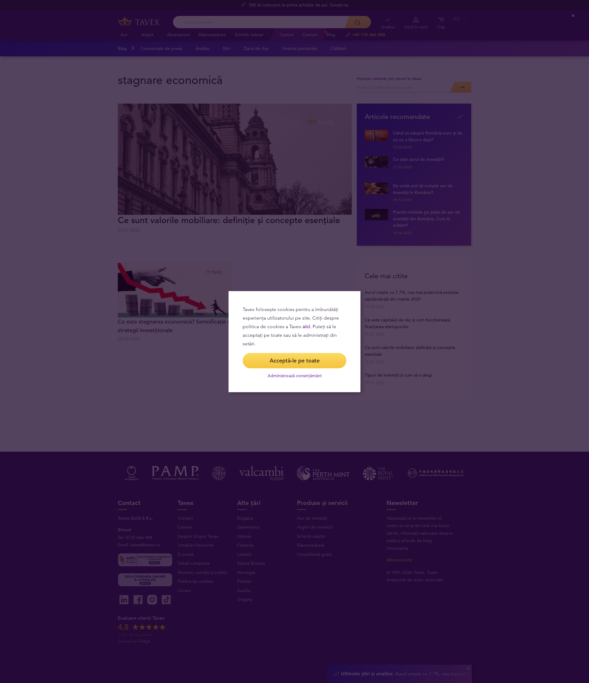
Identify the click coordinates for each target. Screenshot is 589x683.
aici (306, 326)
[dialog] (294, 341)
